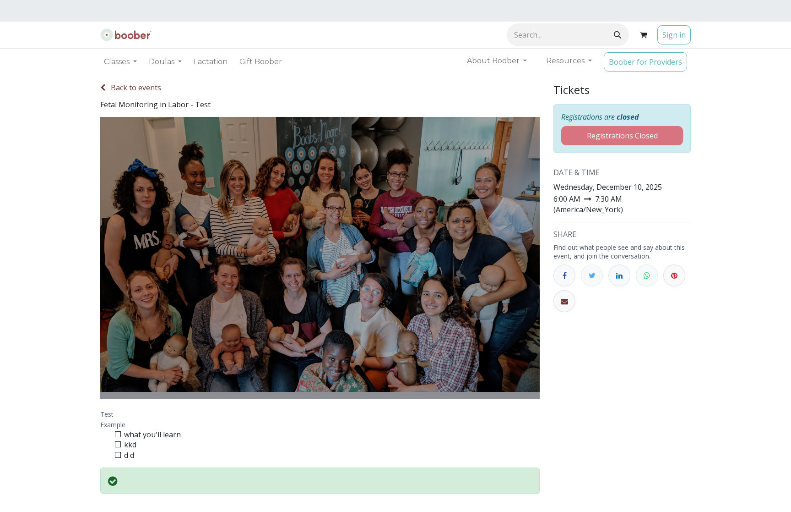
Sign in (674, 35)
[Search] (617, 34)
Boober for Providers (645, 62)
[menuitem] (210, 62)
